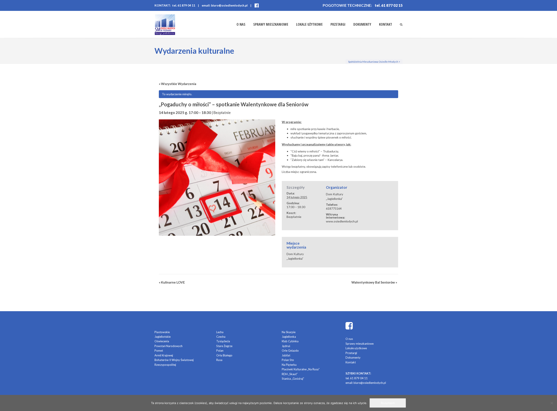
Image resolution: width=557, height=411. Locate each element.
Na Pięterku (289, 364)
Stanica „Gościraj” (293, 378)
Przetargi (338, 24)
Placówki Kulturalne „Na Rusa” (301, 369)
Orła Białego (224, 355)
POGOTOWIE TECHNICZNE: (347, 5)
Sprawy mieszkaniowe (270, 24)
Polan (219, 350)
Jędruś (286, 346)
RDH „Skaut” (290, 374)
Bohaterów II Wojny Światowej (174, 360)
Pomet (158, 350)
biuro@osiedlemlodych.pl (370, 382)
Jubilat (286, 355)
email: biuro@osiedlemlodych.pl (225, 5)
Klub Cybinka (290, 341)
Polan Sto (288, 360)
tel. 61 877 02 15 (389, 5)
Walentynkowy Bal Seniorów (374, 282)
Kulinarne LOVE (172, 282)
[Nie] (551, 403)
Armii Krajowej (163, 355)
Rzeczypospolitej (165, 364)
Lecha (219, 332)
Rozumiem (388, 403)
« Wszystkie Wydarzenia (177, 84)
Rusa (219, 360)
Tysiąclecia (223, 341)
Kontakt (385, 24)
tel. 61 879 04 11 (357, 378)
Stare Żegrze (224, 346)
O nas (241, 24)
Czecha (220, 336)
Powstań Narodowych (168, 346)
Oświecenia (161, 341)
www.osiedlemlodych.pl (342, 221)
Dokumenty (362, 24)
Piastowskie (162, 332)
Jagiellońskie (162, 336)
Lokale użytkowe (309, 24)
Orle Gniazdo (290, 350)
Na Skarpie (288, 332)
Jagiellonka (289, 336)
